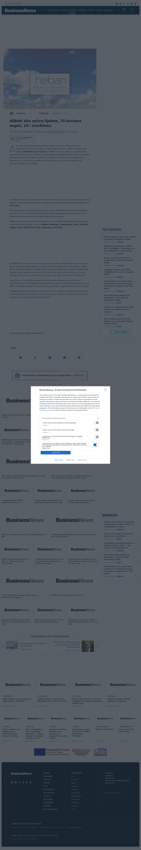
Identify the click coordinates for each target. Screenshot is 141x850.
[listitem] (70, 418)
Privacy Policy (82, 460)
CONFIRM (55, 452)
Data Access (70, 460)
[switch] (96, 422)
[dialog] (70, 425)
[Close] (106, 390)
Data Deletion (58, 460)
